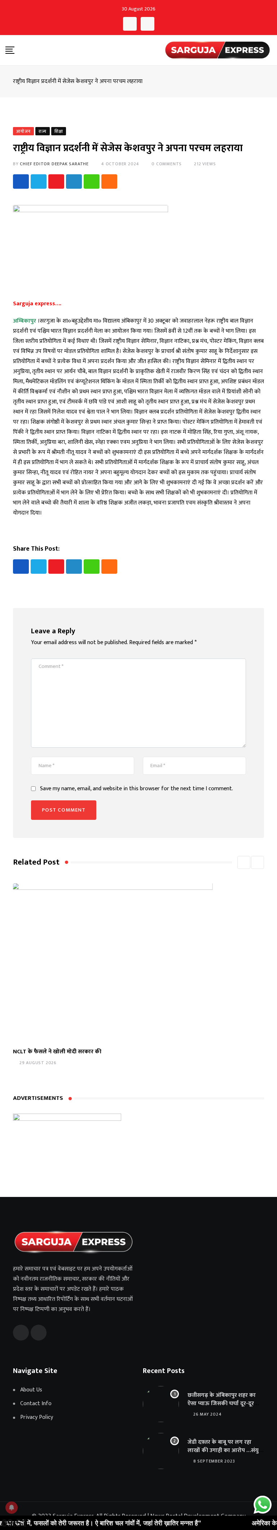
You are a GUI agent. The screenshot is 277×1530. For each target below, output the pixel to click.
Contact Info (36, 1404)
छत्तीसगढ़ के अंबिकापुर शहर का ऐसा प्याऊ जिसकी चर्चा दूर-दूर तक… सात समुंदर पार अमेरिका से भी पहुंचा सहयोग (223, 1407)
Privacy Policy (36, 1417)
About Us (31, 1390)
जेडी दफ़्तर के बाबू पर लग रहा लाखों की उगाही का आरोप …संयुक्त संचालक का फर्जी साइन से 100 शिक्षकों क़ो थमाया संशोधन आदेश (226, 1454)
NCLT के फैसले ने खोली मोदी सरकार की (57, 1052)
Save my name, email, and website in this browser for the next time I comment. (136, 788)
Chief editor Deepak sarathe (54, 163)
